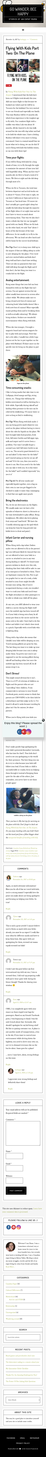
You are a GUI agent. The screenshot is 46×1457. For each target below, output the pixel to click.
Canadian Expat (17, 848)
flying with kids (29, 853)
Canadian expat (23, 851)
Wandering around (12, 1319)
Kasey (15, 999)
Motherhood (26, 848)
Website (9, 1176)
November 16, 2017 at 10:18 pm (24, 879)
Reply (8, 909)
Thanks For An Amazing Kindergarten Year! (21, 1375)
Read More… (10, 1267)
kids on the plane (32, 856)
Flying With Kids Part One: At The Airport (21, 827)
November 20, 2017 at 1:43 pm (24, 919)
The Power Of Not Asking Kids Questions (21, 1381)
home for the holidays (21, 856)
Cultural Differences (13, 1290)
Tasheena (16, 876)
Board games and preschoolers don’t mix (20, 1356)
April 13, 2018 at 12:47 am (22, 1002)
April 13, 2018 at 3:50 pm (24, 1073)
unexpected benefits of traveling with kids (23, 837)
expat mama (12, 853)
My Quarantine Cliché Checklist (17, 1368)
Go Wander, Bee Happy (23, 11)
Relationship (10, 1306)
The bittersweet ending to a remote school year (22, 1362)
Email (9, 1163)
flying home (20, 853)
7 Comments (33, 39)
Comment (10, 1119)
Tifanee (15, 916)
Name (9, 1151)
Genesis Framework (31, 1449)
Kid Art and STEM (16, 1299)
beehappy (18, 1070)
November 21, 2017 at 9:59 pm (24, 962)
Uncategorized (11, 1312)
